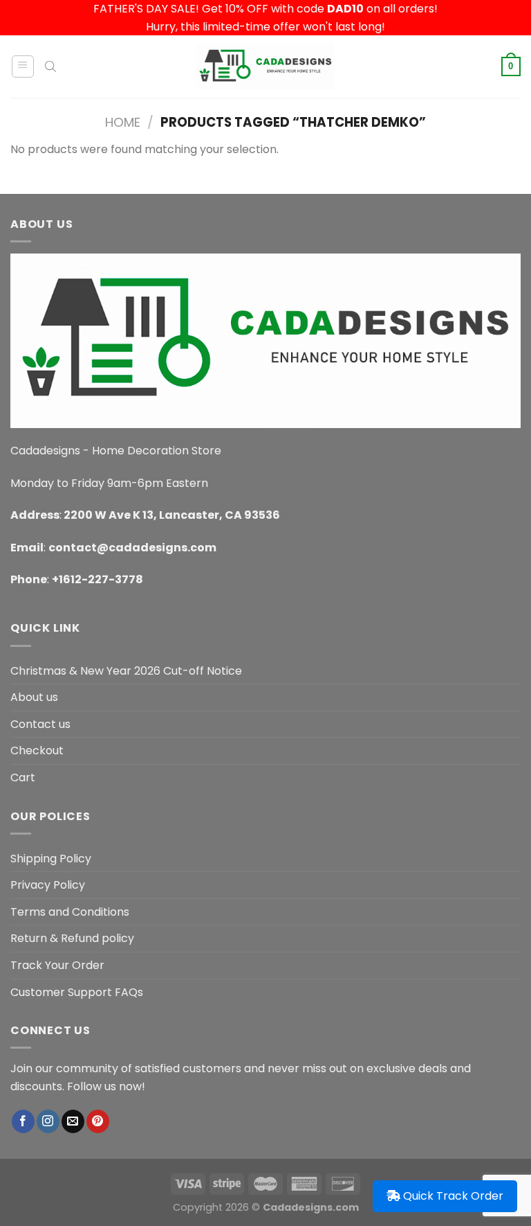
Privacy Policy (47, 885)
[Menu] (23, 66)
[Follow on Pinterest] (97, 1121)
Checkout (37, 750)
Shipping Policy (50, 859)
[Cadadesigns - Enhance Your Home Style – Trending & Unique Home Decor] (265, 66)
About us (34, 697)
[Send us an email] (73, 1121)
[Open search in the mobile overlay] (50, 66)
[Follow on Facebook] (23, 1121)
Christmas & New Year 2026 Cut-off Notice (126, 671)
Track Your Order (57, 965)
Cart (22, 777)
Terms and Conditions (69, 912)
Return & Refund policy (72, 938)
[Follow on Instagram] (48, 1121)
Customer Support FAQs (76, 992)
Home (122, 122)
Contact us (40, 724)
